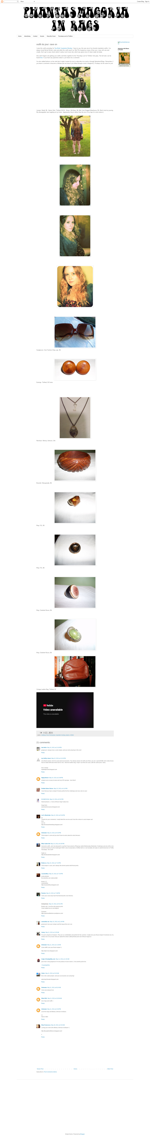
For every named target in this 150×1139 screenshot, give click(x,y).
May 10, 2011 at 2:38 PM (56, 777)
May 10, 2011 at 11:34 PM (57, 921)
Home (20, 36)
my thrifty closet (46, 758)
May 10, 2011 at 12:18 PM (54, 747)
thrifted (72, 735)
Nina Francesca (46, 1025)
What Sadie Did (45, 843)
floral (47, 735)
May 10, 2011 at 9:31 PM (56, 904)
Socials (42, 36)
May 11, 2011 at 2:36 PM (54, 1009)
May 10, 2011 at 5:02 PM (56, 799)
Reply (43, 752)
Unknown (44, 833)
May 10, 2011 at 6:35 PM (57, 843)
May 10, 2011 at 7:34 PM (56, 873)
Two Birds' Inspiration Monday (63, 48)
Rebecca (44, 863)
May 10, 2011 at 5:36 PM (58, 815)
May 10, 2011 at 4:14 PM (60, 788)
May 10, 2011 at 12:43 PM (58, 758)
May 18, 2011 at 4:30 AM (58, 1025)
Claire (43, 973)
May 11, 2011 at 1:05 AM (52, 932)
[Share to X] (48, 733)
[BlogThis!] (46, 733)
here (41, 57)
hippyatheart (45, 777)
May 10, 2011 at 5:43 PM (54, 833)
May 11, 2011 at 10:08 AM (55, 998)
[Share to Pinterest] (52, 733)
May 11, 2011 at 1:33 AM (62, 959)
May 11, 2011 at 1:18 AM (54, 945)
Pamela (43, 893)
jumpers (68, 735)
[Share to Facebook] (50, 733)
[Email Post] (40, 732)
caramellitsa (45, 873)
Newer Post (40, 1069)
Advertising (27, 36)
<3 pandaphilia (45, 965)
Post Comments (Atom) (50, 1072)
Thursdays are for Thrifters (65, 36)
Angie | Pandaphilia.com (48, 959)
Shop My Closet (51, 36)
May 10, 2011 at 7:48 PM (53, 893)
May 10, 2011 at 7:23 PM (54, 863)
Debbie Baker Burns (47, 788)
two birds (44, 747)
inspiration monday (60, 735)
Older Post (110, 1069)
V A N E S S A (45, 799)
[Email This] (44, 733)
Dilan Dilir (44, 998)
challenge (43, 735)
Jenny (43, 932)
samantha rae (45, 921)
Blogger (82, 1134)
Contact (35, 36)
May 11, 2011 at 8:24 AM (54, 987)
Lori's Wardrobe (46, 815)
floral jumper (52, 735)
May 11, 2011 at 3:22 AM (52, 973)
